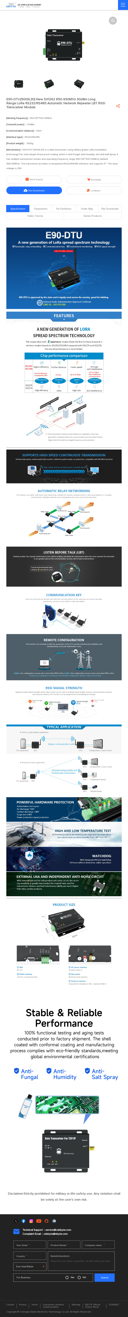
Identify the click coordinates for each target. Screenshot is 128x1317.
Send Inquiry (34, 179)
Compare (93, 190)
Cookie (10, 1305)
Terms (34, 1305)
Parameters (41, 208)
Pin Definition (63, 208)
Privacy (22, 1305)
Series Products (93, 216)
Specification (17, 208)
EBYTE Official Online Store (92, 1306)
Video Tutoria (35, 216)
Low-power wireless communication (53, 1306)
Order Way (87, 208)
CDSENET (114, 1305)
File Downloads (34, 190)
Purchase (94, 179)
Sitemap (76, 1305)
